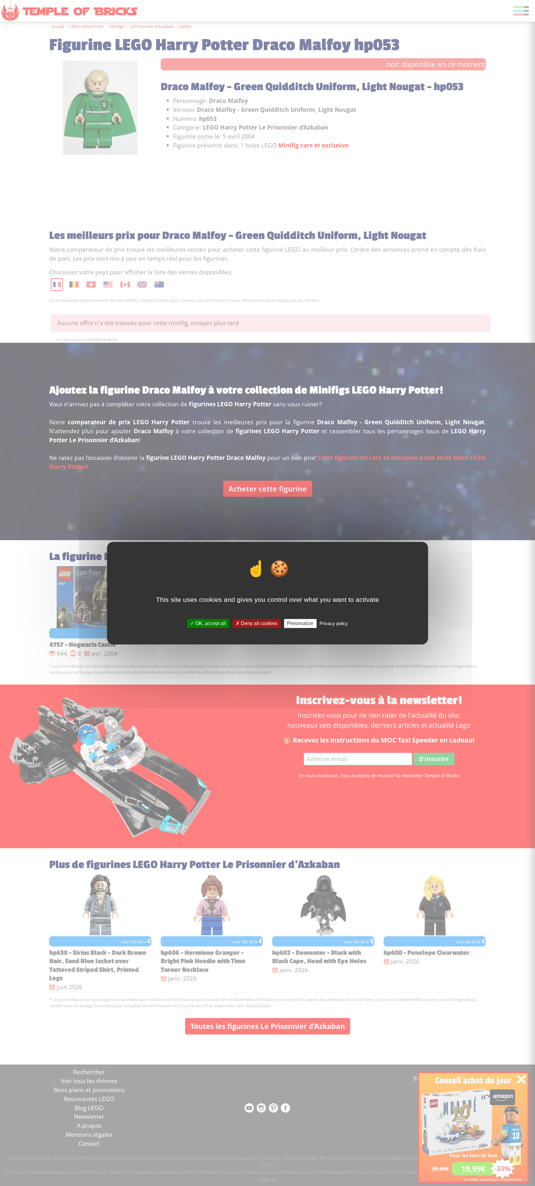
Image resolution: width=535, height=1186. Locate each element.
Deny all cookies (258, 623)
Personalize (300, 623)
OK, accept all (210, 623)
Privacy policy (334, 623)
